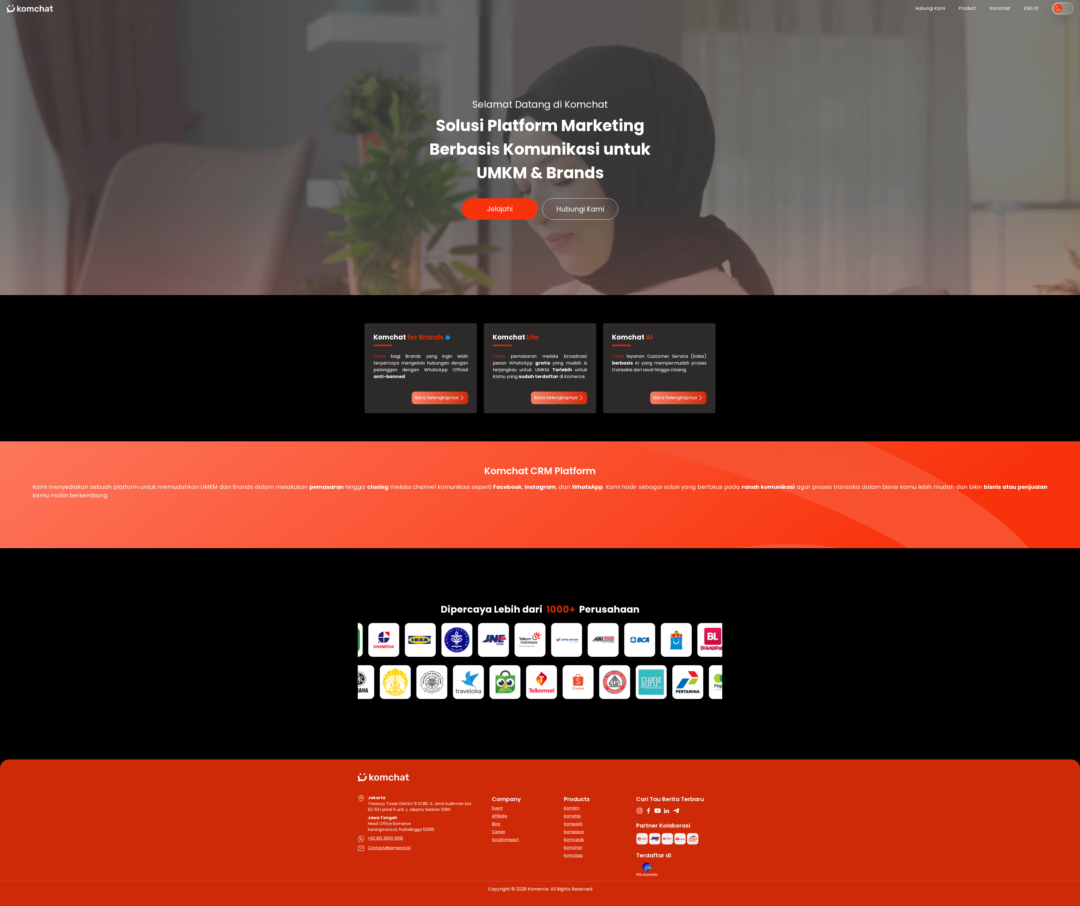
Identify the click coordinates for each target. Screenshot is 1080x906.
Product (967, 8)
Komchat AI (648, 208)
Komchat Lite (432, 208)
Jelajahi (500, 208)
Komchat (1000, 8)
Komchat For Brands (536, 218)
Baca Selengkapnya (436, 397)
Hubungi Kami (930, 8)
